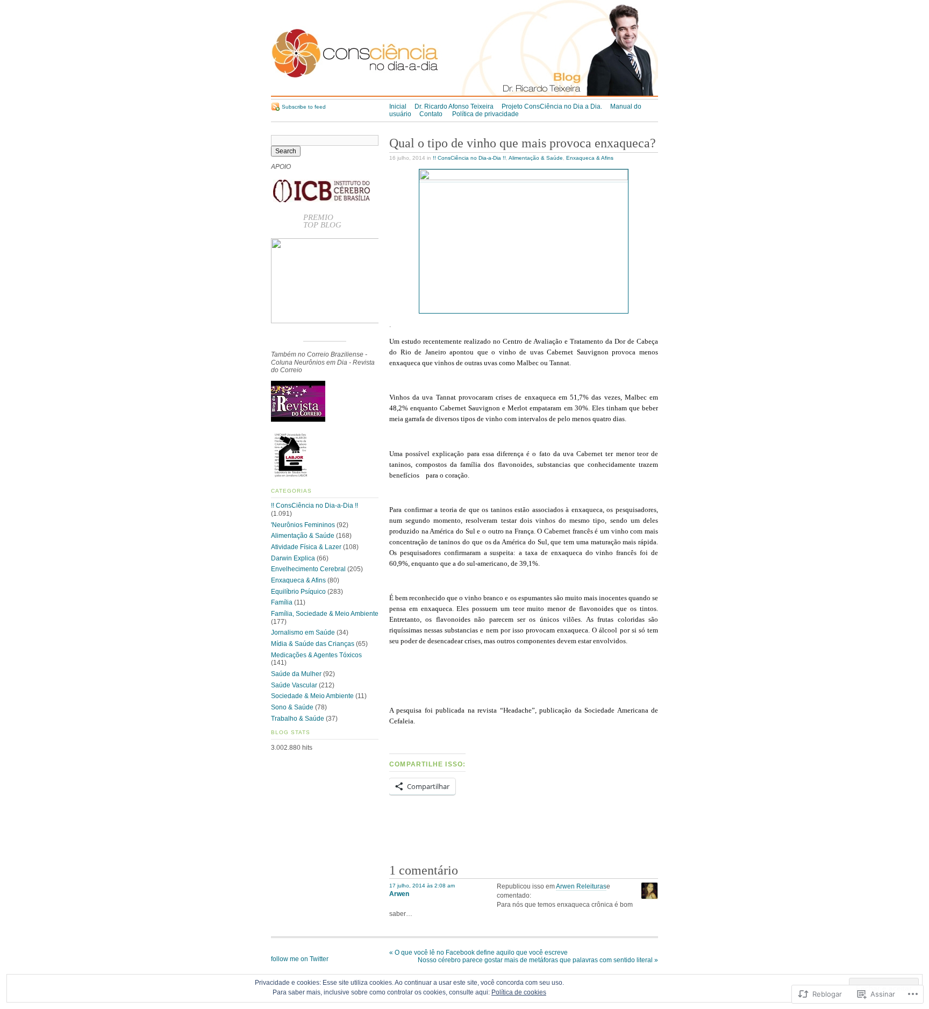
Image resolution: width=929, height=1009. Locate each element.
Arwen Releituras (581, 886)
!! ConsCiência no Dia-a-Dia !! (469, 158)
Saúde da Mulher (296, 674)
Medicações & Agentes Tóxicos (316, 655)
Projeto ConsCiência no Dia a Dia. (552, 106)
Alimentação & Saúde (536, 158)
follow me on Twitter (299, 959)
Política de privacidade (485, 114)
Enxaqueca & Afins (589, 158)
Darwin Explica (293, 558)
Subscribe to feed (304, 107)
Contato (431, 114)
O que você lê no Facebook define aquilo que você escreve (478, 952)
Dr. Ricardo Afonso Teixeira (454, 106)
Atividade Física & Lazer (306, 547)
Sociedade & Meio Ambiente (312, 696)
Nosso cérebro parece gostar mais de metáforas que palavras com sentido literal (538, 960)
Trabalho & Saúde (297, 718)
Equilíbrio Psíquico (298, 591)
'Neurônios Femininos (303, 525)
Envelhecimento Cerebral (308, 569)
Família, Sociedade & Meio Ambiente (324, 613)
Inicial (397, 106)
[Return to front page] (464, 94)
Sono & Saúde (292, 707)
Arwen (399, 894)
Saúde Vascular (294, 685)
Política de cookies (518, 992)
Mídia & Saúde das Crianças (312, 644)
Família (281, 602)
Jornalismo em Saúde (303, 632)
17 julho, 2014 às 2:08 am (422, 886)
